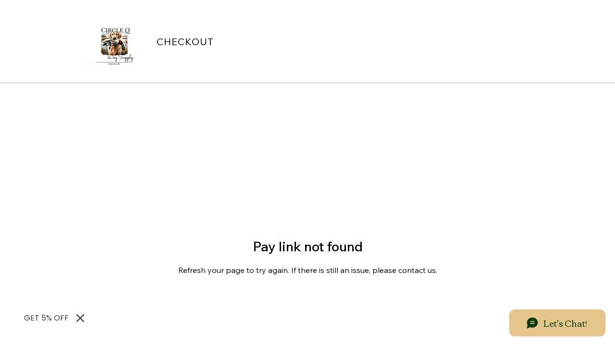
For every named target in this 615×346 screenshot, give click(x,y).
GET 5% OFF (46, 317)
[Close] (80, 318)
